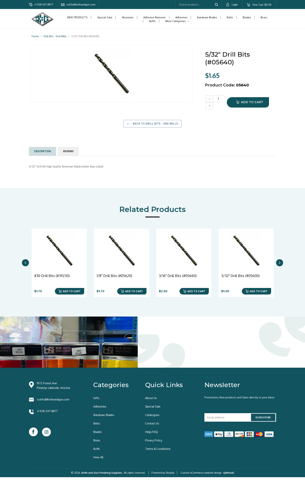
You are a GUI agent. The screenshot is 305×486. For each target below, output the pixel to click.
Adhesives (181, 17)
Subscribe (263, 417)
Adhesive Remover (154, 17)
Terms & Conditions (158, 449)
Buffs (152, 21)
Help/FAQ (151, 432)
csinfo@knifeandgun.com (80, 4)
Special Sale (104, 17)
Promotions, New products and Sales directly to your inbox (239, 397)
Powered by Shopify (162, 472)
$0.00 (261, 4)
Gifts (96, 398)
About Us (151, 398)
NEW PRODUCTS (77, 17)
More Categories (178, 21)
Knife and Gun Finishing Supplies (101, 472)
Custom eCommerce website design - (202, 472)
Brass (264, 17)
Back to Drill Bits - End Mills (155, 123)
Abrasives (128, 17)
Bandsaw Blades (207, 17)
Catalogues (152, 415)
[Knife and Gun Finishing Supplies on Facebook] (33, 431)
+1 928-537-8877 (43, 4)
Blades (247, 17)
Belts (230, 17)
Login (235, 4)
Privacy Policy (153, 440)
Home (35, 36)
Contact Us (152, 423)
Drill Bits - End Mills (55, 36)
